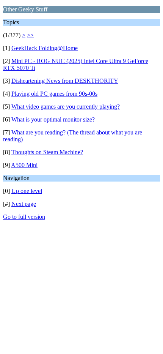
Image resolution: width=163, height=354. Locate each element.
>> (30, 35)
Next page (23, 204)
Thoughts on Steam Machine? (47, 152)
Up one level (26, 191)
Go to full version (24, 216)
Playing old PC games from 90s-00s (54, 93)
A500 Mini (24, 165)
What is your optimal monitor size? (53, 119)
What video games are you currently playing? (65, 106)
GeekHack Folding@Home (44, 48)
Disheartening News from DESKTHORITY (64, 80)
